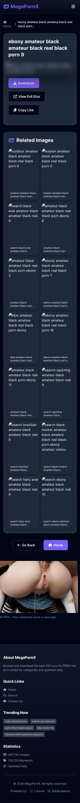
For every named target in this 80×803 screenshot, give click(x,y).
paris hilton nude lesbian (19, 727)
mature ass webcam (43, 721)
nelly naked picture (16, 721)
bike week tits (46, 727)
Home (7, 26)
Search (12, 695)
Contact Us (15, 701)
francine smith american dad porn (24, 734)
